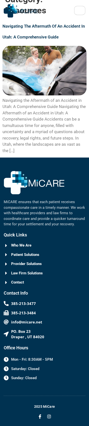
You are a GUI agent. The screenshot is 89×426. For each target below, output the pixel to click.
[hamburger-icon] (79, 10)
